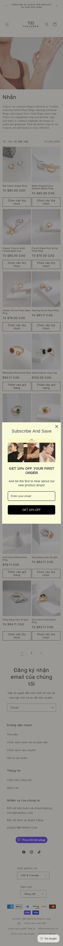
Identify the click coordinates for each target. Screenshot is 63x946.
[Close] (56, 426)
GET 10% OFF (31, 509)
